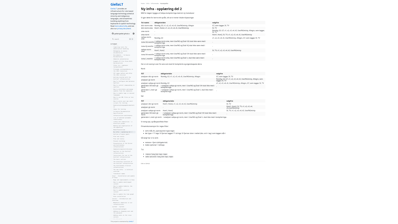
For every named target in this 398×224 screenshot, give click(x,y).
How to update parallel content (121, 191)
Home (143, 3)
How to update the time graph (123, 194)
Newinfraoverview (119, 129)
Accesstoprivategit (119, 209)
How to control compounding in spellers (123, 86)
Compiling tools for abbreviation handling (121, 48)
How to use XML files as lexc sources (123, 98)
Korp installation (119, 196)
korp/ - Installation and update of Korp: (123, 176)
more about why (121, 26)
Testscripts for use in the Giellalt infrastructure (122, 156)
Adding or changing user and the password (123, 212)
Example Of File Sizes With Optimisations (122, 62)
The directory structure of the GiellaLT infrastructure (123, 162)
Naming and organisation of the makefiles (122, 126)
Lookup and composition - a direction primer (122, 122)
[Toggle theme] (133, 33)
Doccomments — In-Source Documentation (121, 56)
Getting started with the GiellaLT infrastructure (122, 78)
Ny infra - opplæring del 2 (122, 132)
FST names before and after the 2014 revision (122, 74)
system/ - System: (118, 206)
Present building (119, 141)
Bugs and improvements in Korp (123, 180)
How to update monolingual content (122, 183)
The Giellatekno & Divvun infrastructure (122, 166)
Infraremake (155, 3)
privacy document (124, 28)
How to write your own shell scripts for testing (123, 102)
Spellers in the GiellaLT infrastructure (122, 152)
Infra (147, 3)
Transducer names (119, 173)
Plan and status (118, 136)
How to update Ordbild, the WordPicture (122, 187)
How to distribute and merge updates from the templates (123, 90)
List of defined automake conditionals (122, 118)
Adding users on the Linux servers (122, 216)
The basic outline (119, 159)
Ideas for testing (119, 109)
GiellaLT (116, 4)
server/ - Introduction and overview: (121, 199)
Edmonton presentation (121, 59)
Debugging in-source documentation (120, 51)
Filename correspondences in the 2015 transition (123, 70)
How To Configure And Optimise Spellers (123, 82)
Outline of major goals (121, 134)
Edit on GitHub (145, 163)
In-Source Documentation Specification (121, 112)
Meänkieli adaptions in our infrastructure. (122, 203)
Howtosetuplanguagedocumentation (123, 106)
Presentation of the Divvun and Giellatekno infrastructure (122, 145)
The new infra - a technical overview (123, 170)
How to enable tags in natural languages (123, 94)
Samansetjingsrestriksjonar (122, 149)
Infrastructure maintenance (122, 115)
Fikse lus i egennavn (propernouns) (120, 66)
